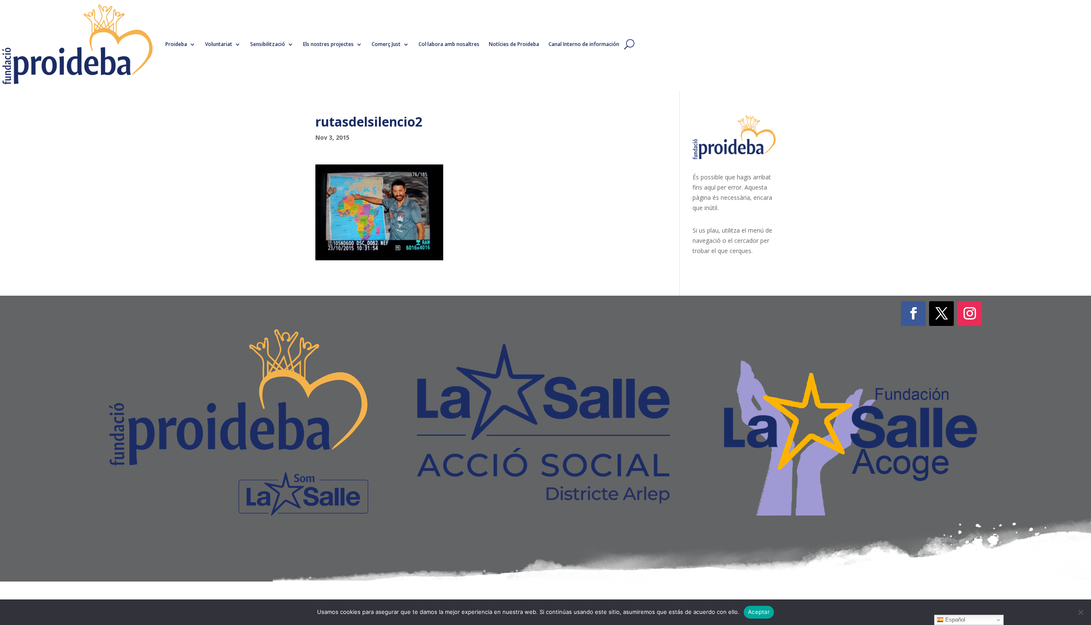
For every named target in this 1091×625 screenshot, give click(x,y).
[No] (1080, 612)
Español (954, 619)
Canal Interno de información (583, 44)
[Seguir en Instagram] (969, 313)
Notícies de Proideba (514, 44)
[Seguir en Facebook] (913, 313)
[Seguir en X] (941, 313)
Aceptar (759, 611)
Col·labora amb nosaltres (449, 44)
